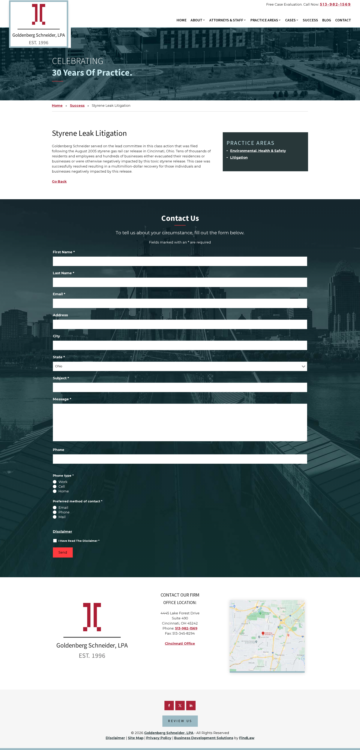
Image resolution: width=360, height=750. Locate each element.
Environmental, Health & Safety (258, 151)
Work (63, 482)
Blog (326, 20)
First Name (64, 252)
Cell (61, 486)
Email (59, 294)
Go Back (59, 182)
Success (310, 20)
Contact (343, 20)
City (56, 336)
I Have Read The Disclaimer (78, 541)
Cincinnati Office (180, 644)
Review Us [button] (180, 721)
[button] (355, 726)
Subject (61, 378)
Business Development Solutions (203, 738)
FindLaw (246, 738)
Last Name (63, 273)
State (59, 357)
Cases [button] (290, 20)
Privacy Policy (158, 738)
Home (181, 20)
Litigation (239, 158)
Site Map (135, 738)
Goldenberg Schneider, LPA (169, 733)
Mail (62, 517)
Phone (58, 450)
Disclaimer (62, 532)
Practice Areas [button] (264, 20)
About (196, 20)
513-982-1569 (335, 4)
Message (62, 399)
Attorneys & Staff (226, 20)
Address (60, 315)
